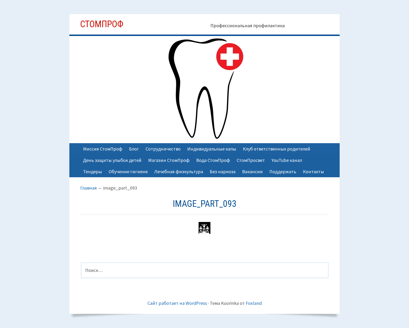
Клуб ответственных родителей (276, 149)
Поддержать (282, 171)
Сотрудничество (163, 149)
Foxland (254, 303)
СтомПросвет (251, 160)
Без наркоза (223, 171)
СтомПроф (101, 24)
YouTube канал (286, 160)
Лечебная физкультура (178, 171)
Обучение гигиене (128, 171)
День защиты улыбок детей (112, 160)
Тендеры (92, 171)
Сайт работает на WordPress (177, 303)
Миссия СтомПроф (102, 149)
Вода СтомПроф (213, 160)
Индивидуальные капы (211, 149)
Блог (134, 149)
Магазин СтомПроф (169, 160)
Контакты (313, 171)
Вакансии (252, 171)
